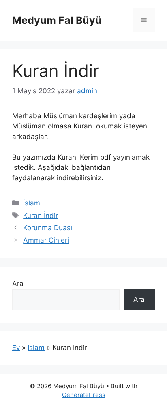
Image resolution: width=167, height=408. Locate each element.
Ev (16, 348)
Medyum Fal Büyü (57, 20)
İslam (31, 203)
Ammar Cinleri (46, 240)
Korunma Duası (47, 228)
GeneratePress (83, 395)
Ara (18, 284)
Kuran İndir (40, 215)
